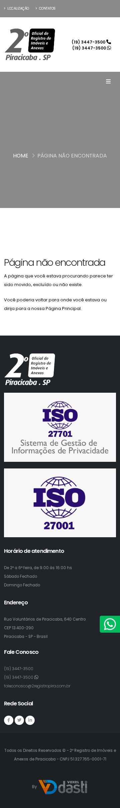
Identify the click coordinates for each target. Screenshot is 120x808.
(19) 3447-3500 (89, 42)
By (35, 786)
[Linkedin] (30, 720)
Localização (18, 8)
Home (20, 155)
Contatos (47, 8)
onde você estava (80, 300)
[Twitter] (19, 720)
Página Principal (63, 308)
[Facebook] (8, 720)
